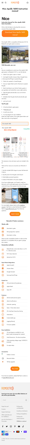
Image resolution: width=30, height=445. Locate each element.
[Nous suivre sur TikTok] (23, 426)
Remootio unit (7, 109)
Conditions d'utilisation (22, 411)
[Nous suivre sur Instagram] (11, 426)
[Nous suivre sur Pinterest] (15, 426)
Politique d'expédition (22, 414)
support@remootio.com (11, 209)
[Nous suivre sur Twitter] (7, 426)
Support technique (6, 412)
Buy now (15, 368)
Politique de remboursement (20, 417)
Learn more (15, 214)
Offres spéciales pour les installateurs (7, 415)
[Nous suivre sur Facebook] (3, 426)
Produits (4, 409)
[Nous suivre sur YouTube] (19, 426)
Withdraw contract (21, 421)
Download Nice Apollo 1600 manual (15, 33)
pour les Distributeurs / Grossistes (7, 420)
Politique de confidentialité (20, 407)
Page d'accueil (5, 406)
